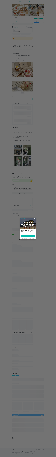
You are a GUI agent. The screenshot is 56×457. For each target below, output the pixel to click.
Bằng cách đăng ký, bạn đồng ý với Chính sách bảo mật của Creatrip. (28, 238)
